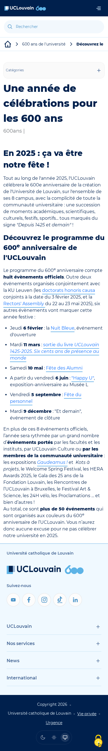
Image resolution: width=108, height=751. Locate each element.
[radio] (42, 737)
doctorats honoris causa (68, 290)
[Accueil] (25, 8)
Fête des (64, 368)
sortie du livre (54, 351)
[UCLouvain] (7, 44)
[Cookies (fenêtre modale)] (98, 741)
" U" (82, 378)
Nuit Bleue (62, 328)
